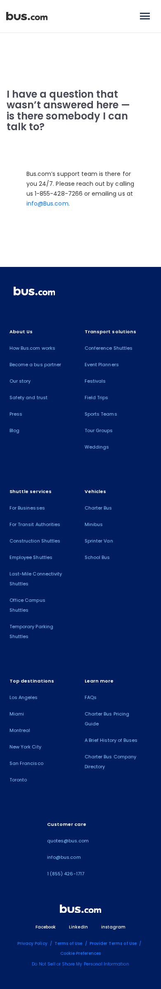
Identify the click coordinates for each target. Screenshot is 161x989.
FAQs (91, 697)
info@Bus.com (47, 203)
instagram (113, 927)
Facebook (46, 927)
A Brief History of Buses (111, 740)
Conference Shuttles (109, 348)
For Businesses (27, 508)
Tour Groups (99, 430)
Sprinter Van (99, 541)
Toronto (18, 779)
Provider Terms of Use (113, 943)
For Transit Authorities (34, 524)
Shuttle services (30, 491)
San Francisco (26, 763)
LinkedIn (78, 927)
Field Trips (97, 397)
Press (15, 414)
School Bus (97, 557)
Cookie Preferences (80, 953)
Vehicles (95, 491)
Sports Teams (101, 414)
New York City (25, 747)
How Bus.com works (32, 348)
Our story (20, 381)
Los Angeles (23, 697)
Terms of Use (68, 943)
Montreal (19, 730)
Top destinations (31, 681)
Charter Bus (98, 508)
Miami (16, 714)
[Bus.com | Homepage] (34, 292)
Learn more (99, 681)
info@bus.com (64, 857)
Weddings (97, 447)
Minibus (94, 524)
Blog (14, 430)
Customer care (66, 824)
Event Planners (102, 364)
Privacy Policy (32, 943)
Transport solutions (110, 331)
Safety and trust (28, 397)
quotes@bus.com (68, 840)
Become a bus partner (35, 364)
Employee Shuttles (30, 557)
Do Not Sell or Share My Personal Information (80, 964)
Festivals (95, 381)
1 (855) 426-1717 (65, 873)
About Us (21, 331)
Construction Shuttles (34, 541)
